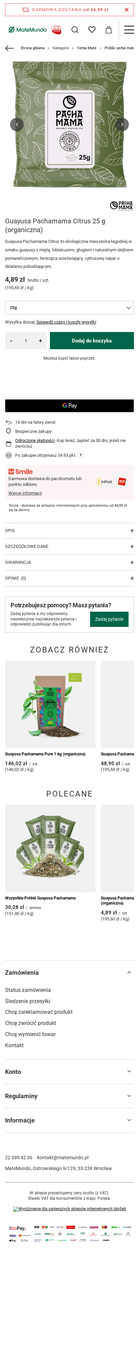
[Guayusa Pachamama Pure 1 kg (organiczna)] (50, 704)
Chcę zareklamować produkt (39, 1012)
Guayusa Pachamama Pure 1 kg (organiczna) (45, 754)
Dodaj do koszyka (92, 341)
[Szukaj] (74, 30)
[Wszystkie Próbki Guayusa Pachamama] (50, 848)
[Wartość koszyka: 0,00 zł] (108, 30)
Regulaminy (21, 1096)
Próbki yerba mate (120, 48)
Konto (13, 1071)
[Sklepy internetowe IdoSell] (69, 1209)
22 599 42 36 (18, 1157)
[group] (69, 124)
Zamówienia (22, 972)
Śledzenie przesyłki (27, 1001)
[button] (17, 124)
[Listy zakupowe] (91, 30)
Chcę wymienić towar (30, 1034)
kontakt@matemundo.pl (62, 1157)
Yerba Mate (86, 48)
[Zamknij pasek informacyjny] (127, 10)
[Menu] (129, 30)
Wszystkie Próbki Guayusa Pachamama (40, 898)
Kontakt (14, 1045)
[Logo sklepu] (34, 29)
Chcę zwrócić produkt (30, 1023)
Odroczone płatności (35, 440)
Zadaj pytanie (109, 619)
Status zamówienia (28, 990)
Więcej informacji (25, 493)
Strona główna (33, 48)
